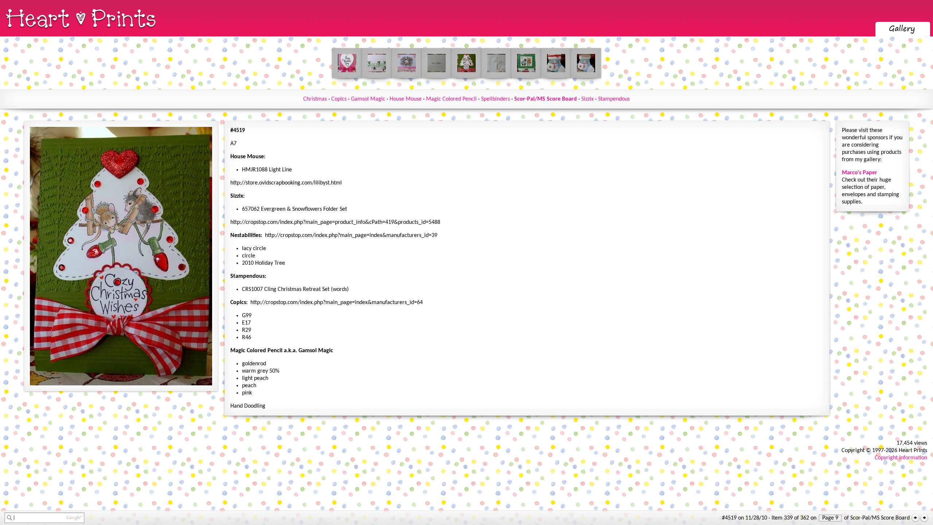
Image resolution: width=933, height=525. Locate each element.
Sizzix (587, 99)
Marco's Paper (859, 173)
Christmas (315, 99)
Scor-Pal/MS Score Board (545, 99)
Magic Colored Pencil (451, 99)
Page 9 (830, 518)
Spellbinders (495, 99)
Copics (339, 99)
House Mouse (406, 99)
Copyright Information (901, 458)
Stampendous (614, 99)
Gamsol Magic (368, 99)
